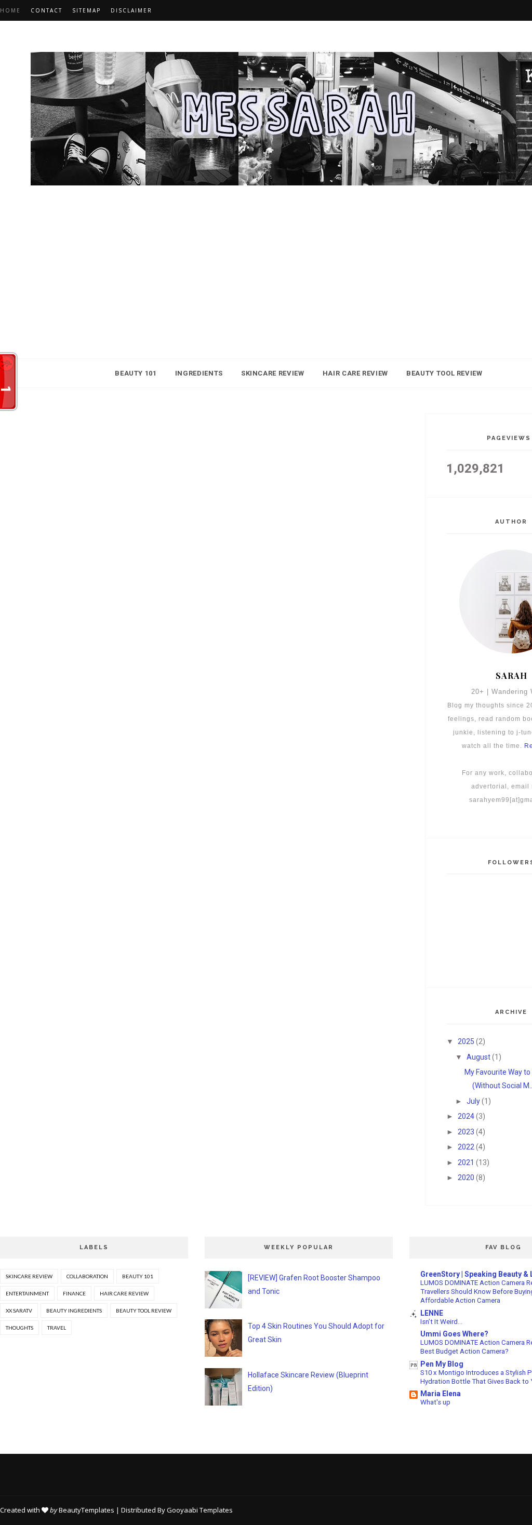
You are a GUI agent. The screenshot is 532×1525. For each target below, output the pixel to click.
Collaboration (87, 1276)
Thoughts (19, 1328)
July (473, 1101)
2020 (466, 1177)
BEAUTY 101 (136, 373)
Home (10, 10)
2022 (466, 1147)
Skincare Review (29, 1276)
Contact (46, 10)
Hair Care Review (124, 1293)
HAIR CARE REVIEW (355, 373)
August (478, 1057)
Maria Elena (440, 1393)
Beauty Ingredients (74, 1310)
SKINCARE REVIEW (272, 373)
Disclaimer (131, 10)
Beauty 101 (137, 1276)
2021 (466, 1162)
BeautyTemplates (86, 1510)
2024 (466, 1116)
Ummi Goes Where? (454, 1334)
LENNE (431, 1313)
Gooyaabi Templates (200, 1510)
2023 (466, 1132)
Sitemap (86, 10)
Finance (74, 1293)
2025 (466, 1041)
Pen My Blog (441, 1364)
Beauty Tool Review (143, 1310)
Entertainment (27, 1293)
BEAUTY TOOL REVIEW (444, 373)
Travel (56, 1328)
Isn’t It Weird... (441, 1322)
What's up (435, 1402)
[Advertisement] (266, 285)
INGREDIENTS (199, 373)
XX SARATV (19, 1310)
